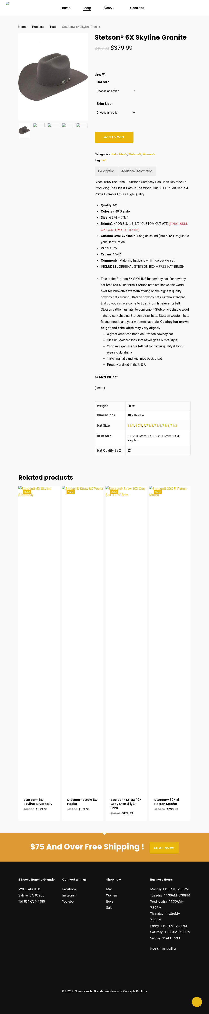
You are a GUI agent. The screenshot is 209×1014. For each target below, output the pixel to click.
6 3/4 (131, 425)
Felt (104, 160)
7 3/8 (165, 425)
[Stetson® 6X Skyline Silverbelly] (39, 639)
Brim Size (104, 104)
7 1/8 (149, 425)
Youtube (68, 901)
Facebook (69, 889)
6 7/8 (139, 425)
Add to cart (114, 137)
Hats (53, 27)
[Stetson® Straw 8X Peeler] (82, 639)
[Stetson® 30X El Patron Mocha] (170, 639)
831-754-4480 (34, 901)
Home (22, 27)
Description (106, 171)
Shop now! (164, 848)
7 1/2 (173, 425)
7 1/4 (157, 425)
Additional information (136, 171)
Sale (109, 908)
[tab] (106, 171)
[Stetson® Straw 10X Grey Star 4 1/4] (126, 639)
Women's (149, 154)
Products (38, 27)
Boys (109, 901)
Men (109, 889)
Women (111, 895)
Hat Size (103, 82)
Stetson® (134, 154)
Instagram (69, 895)
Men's (123, 154)
